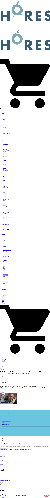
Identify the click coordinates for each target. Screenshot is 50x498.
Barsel (3, 128)
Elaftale (4, 267)
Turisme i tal (4, 239)
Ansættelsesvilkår (5, 156)
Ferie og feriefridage (5, 144)
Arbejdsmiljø (4, 114)
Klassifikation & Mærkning (6, 224)
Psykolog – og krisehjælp (5, 282)
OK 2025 (4, 176)
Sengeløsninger (4, 284)
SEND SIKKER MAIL (2, 460)
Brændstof (4, 266)
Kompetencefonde (5, 198)
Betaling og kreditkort (5, 206)
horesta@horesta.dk (2, 456)
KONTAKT (3, 357)
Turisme (4, 245)
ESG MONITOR (5, 257)
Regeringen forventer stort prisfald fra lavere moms (6, 441)
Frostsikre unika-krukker (5, 269)
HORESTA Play (5, 251)
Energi (3, 218)
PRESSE (3, 301)
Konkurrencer (4, 252)
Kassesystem (4, 277)
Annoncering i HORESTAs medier (7, 250)
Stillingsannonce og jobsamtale (6, 122)
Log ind (2, 490)
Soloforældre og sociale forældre (6, 133)
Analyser (4, 235)
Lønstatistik (4, 160)
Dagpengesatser (4, 168)
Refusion (4, 135)
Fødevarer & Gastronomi (6, 229)
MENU (2, 109)
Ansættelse (4, 113)
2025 (2, 379)
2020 (2, 376)
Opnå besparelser (5, 219)
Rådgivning (4, 289)
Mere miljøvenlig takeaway (6, 220)
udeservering (3, 438)
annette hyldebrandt (4, 382)
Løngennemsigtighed (5, 121)
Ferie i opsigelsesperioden (6, 150)
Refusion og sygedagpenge (6, 188)
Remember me (2, 493)
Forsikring (4, 268)
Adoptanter (4, 132)
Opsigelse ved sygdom (5, 187)
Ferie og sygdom (5, 149)
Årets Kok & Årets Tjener (6, 256)
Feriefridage (4, 152)
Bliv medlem (1, 464)
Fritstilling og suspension (5, 170)
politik (2, 440)
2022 (2, 377)
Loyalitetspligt (4, 120)
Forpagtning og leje (5, 207)
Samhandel (4, 283)
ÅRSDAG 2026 (3, 303)
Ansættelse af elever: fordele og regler (7, 193)
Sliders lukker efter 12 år (3, 448)
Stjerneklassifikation (5, 225)
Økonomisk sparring (5, 295)
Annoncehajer (4, 205)
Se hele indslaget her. (2, 392)
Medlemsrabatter (5, 260)
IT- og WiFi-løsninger (5, 274)
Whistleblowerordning (5, 213)
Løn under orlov (4, 134)
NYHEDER (3, 300)
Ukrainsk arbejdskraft (5, 126)
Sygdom (4, 180)
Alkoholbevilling (5, 204)
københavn (3, 381)
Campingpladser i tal (5, 240)
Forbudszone (4, 246)
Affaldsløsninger (5, 261)
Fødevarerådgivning (5, 290)
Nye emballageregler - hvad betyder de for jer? (8, 217)
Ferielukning (4, 151)
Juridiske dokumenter (5, 275)
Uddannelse (4, 192)
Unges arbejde (4, 127)
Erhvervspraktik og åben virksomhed (7, 194)
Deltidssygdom (4, 181)
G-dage (4, 171)
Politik (3, 241)
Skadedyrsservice (5, 285)
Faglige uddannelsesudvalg (6, 199)
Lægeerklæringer (5, 185)
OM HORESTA (3, 299)
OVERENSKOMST (4, 360)
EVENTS (3, 302)
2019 (2, 375)
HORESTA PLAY (4, 359)
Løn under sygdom (5, 186)
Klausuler (4, 119)
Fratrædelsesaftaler (5, 169)
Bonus (3, 140)
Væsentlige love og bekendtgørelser (7, 212)
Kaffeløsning (4, 276)
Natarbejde (4, 164)
